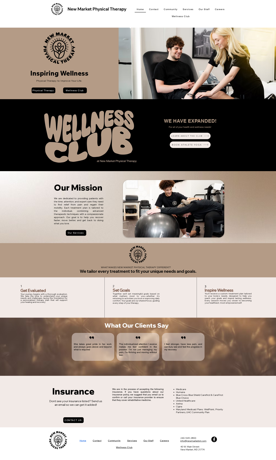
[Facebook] (214, 439)
